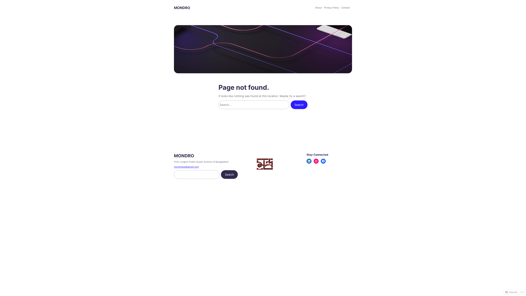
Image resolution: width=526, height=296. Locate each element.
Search (299, 104)
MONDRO (182, 8)
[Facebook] (323, 161)
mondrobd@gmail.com (186, 167)
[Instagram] (316, 161)
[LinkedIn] (309, 161)
